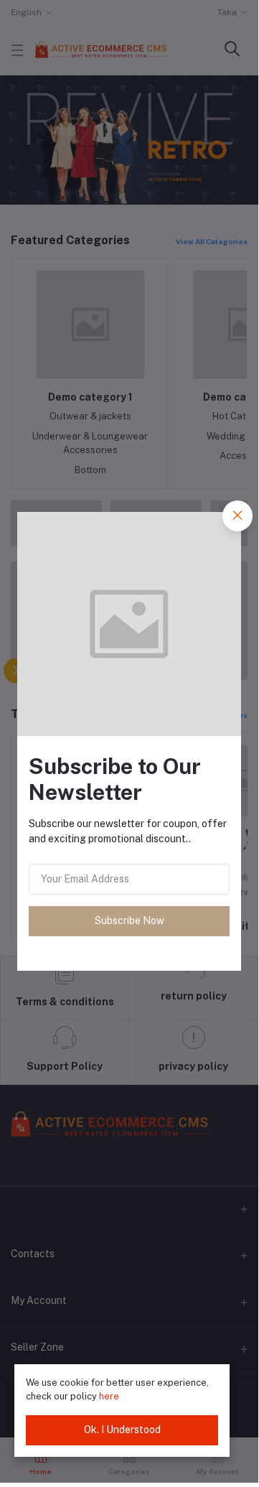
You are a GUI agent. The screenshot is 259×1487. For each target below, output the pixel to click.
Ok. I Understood (122, 1429)
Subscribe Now (129, 920)
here (109, 1396)
